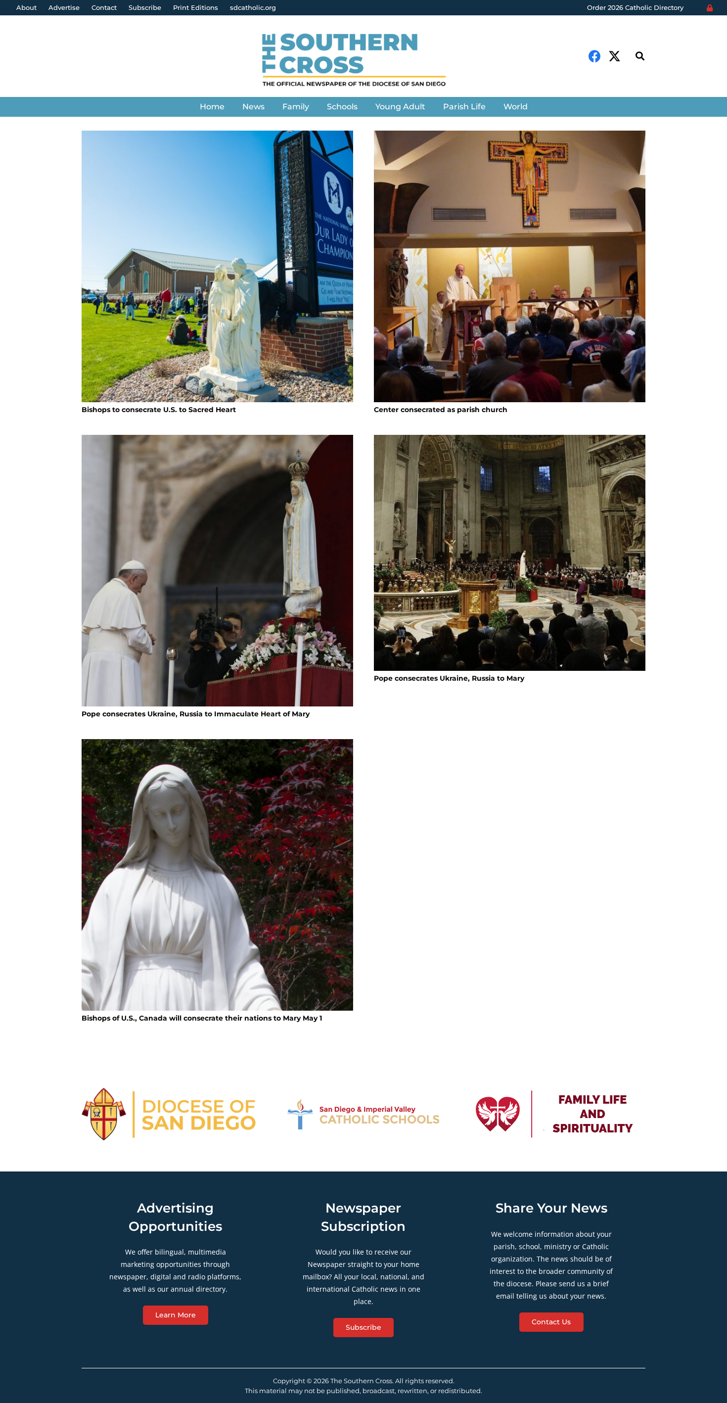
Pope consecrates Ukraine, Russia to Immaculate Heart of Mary (196, 713)
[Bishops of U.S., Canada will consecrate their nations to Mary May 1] (217, 875)
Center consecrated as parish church (440, 409)
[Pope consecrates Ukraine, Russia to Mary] (509, 553)
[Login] (710, 8)
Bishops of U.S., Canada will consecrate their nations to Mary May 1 (202, 1018)
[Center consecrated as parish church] (509, 266)
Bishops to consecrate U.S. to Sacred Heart (159, 409)
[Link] (363, 61)
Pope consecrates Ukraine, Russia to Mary (449, 678)
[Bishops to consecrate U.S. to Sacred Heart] (217, 266)
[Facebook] (595, 56)
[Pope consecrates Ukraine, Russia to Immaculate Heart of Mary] (217, 570)
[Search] (640, 56)
